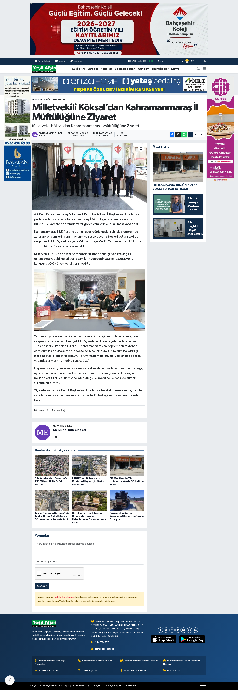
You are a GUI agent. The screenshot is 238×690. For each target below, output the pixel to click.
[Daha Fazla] (190, 134)
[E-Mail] (55, 437)
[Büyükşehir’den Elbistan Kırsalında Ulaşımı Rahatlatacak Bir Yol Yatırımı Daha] (89, 500)
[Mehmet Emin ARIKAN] (42, 432)
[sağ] (220, 128)
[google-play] (192, 639)
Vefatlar (92, 68)
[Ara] (198, 69)
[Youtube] (183, 630)
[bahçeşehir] (119, 29)
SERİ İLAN (78, 68)
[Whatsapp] (189, 630)
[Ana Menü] (204, 69)
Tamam (203, 685)
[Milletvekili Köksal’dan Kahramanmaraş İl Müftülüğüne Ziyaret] (89, 176)
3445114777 (102, 642)
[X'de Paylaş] (178, 134)
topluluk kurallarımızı (64, 597)
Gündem (143, 68)
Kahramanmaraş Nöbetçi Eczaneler (50, 662)
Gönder (42, 586)
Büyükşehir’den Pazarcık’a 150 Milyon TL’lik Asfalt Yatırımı (51, 481)
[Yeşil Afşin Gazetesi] (44, 69)
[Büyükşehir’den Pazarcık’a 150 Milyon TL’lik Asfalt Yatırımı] (52, 465)
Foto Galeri (44, 61)
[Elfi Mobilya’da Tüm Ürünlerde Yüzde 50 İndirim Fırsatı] (127, 465)
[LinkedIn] (178, 630)
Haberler (37, 99)
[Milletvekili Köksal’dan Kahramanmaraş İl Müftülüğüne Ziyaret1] (89, 299)
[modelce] (119, 84)
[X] (166, 630)
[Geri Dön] (10, 680)
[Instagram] (172, 630)
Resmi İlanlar (160, 68)
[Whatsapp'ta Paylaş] (184, 134)
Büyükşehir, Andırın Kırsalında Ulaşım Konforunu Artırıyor (127, 516)
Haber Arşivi (173, 670)
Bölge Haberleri (125, 68)
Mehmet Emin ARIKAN (69, 430)
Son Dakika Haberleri (135, 670)
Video (62, 61)
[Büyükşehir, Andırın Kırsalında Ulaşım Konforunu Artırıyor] (127, 500)
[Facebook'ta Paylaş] (172, 134)
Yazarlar (78, 61)
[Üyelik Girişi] (203, 61)
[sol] (17, 128)
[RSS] (195, 630)
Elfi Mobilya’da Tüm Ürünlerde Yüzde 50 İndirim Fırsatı (127, 481)
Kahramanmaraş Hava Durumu (97, 660)
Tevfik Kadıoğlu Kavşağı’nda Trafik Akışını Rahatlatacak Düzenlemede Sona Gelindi (52, 516)
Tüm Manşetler (89, 670)
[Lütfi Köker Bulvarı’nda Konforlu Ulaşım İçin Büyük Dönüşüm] (89, 465)
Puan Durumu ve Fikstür (51, 670)
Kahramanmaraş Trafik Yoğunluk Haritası (181, 662)
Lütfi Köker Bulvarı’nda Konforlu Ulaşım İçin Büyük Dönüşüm (88, 481)
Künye (175, 68)
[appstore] (163, 639)
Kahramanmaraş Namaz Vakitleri (141, 660)
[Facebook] (160, 630)
